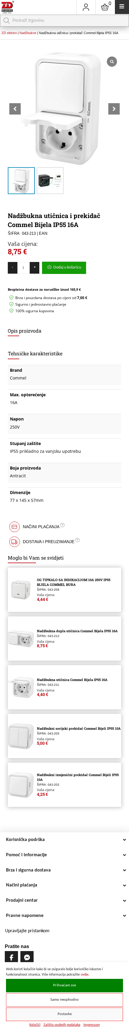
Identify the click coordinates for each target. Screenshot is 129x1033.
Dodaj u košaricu (67, 267)
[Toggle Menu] (122, 7)
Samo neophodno (64, 1000)
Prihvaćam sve (64, 985)
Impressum (91, 1025)
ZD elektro (9, 33)
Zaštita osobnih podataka (62, 1025)
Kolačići (34, 1025)
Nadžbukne (28, 33)
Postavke (65, 1014)
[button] (114, 109)
